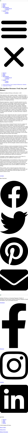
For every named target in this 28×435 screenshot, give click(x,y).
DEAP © (4, 3)
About (4, 5)
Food (11, 84)
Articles (6, 12)
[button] (14, 43)
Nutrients (24, 84)
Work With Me (6, 7)
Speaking (7, 9)
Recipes (6, 13)
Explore (4, 10)
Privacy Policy (3, 427)
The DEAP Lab (8, 8)
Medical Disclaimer (4, 431)
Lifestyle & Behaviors (17, 84)
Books (4, 6)
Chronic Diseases (6, 84)
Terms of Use (3, 429)
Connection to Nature (7, 85)
